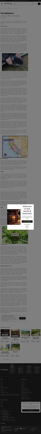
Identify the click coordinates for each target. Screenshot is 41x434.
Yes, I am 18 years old (27, 222)
